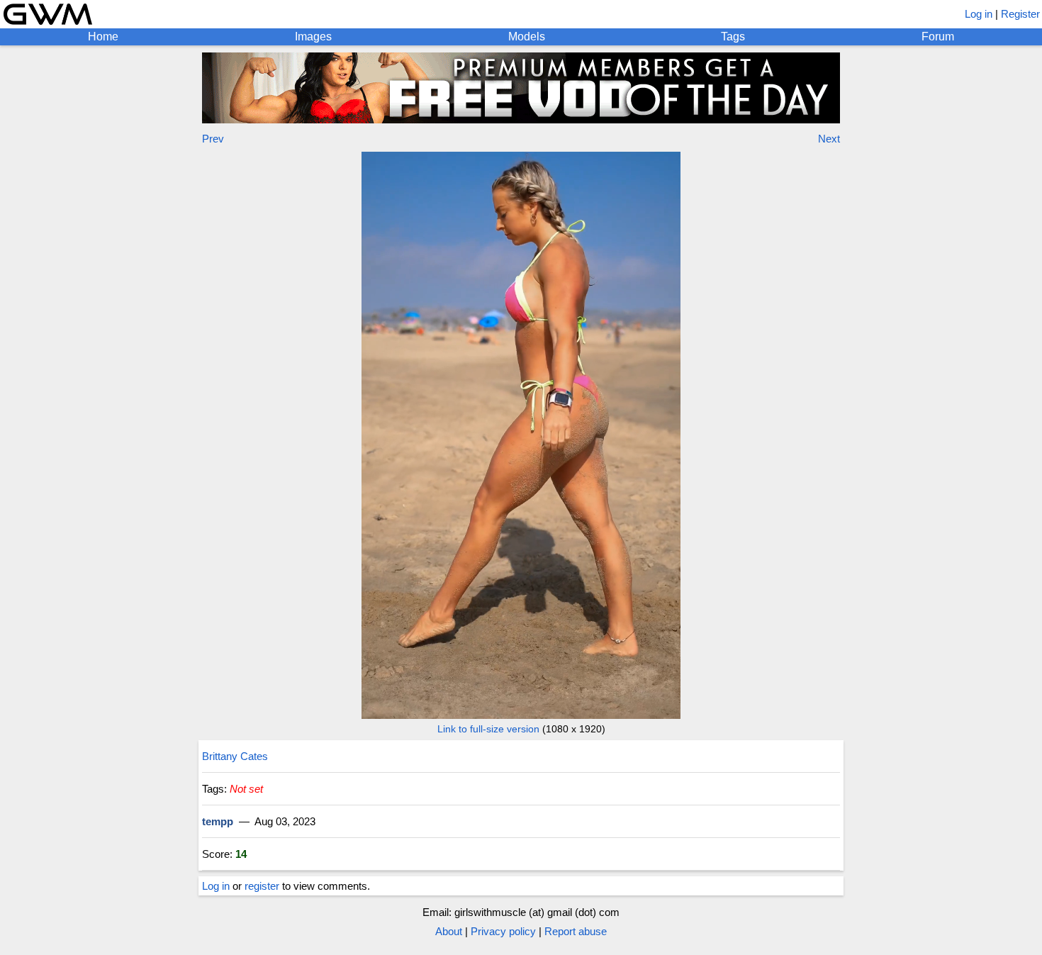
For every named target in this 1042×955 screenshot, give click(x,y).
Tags (733, 36)
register (262, 886)
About (448, 931)
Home (103, 36)
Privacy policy (503, 931)
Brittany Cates (235, 756)
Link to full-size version (488, 729)
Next (829, 139)
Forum (937, 36)
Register (1020, 14)
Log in (978, 14)
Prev (213, 139)
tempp (217, 821)
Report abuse (575, 931)
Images (313, 36)
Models (526, 36)
